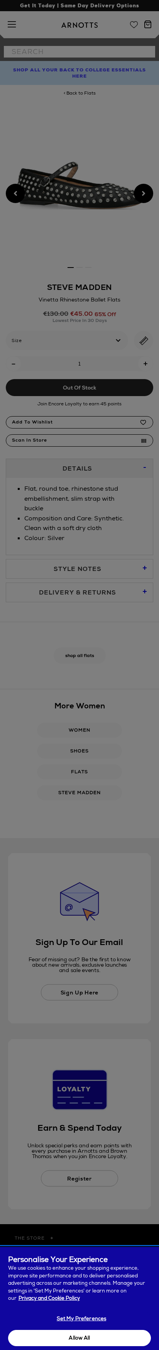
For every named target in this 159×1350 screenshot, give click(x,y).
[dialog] (79, 1298)
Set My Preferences (81, 1318)
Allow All (79, 1338)
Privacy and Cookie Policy (49, 1298)
